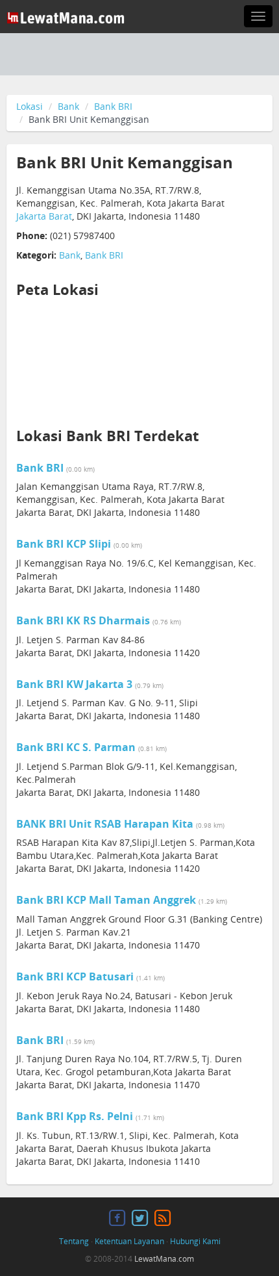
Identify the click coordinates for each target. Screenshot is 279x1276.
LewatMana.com (164, 1258)
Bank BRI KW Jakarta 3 (74, 684)
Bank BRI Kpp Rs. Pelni (74, 1116)
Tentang (74, 1241)
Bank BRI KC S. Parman (76, 747)
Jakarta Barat (44, 216)
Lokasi (29, 106)
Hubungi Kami (195, 1241)
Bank (68, 106)
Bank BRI (113, 106)
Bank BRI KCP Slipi (63, 544)
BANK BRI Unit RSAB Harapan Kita (104, 824)
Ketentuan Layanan (129, 1241)
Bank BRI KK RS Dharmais (83, 620)
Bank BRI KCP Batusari (75, 976)
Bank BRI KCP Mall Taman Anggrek (106, 900)
